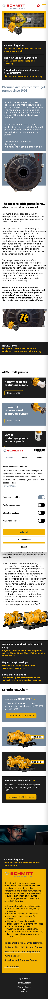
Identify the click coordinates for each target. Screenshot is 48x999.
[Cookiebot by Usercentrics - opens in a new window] (34, 450)
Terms (24, 991)
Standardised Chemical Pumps (20, 960)
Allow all (24, 532)
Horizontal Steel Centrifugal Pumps (23, 947)
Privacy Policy (24, 987)
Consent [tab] (9, 457)
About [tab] (39, 457)
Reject (24, 547)
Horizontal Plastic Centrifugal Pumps (23, 943)
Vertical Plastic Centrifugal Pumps (22, 951)
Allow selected (24, 539)
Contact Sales (11, 966)
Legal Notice (24, 978)
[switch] (41, 505)
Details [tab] (24, 457)
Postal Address (24, 982)
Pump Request (12, 956)
